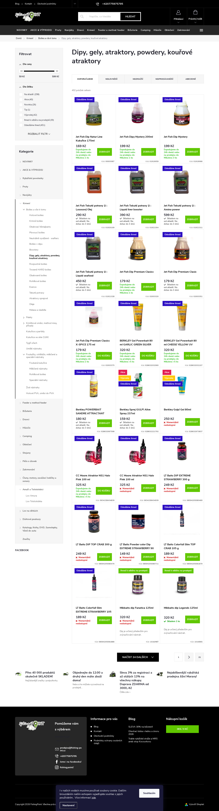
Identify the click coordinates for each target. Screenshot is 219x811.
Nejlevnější (111, 79)
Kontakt (28, 3)
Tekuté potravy (36, 292)
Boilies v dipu (35, 243)
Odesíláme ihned (34, 125)
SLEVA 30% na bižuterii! (140, 726)
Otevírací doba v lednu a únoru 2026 (143, 733)
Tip (26, 109)
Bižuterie (27, 411)
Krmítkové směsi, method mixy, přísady (41, 324)
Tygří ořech (31, 343)
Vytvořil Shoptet (196, 804)
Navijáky (27, 195)
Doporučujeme (85, 79)
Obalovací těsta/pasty (40, 226)
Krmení (26, 203)
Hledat (130, 16)
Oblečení (27, 444)
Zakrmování (29, 469)
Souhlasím (149, 793)
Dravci (26, 419)
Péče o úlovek (30, 461)
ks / (182, 729)
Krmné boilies (36, 221)
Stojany (26, 452)
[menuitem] (22, 30)
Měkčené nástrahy (38, 368)
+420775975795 (68, 756)
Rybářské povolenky (33, 178)
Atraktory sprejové (38, 298)
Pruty (25, 186)
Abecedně (190, 79)
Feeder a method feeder (34, 402)
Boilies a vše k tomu (36, 209)
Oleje (31, 304)
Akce (28, 99)
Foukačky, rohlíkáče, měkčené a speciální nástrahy (41, 356)
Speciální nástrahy (38, 380)
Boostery (33, 249)
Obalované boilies (38, 275)
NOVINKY (28, 161)
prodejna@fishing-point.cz (71, 749)
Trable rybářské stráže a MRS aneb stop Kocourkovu (143, 740)
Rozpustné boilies (38, 264)
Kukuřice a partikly (35, 331)
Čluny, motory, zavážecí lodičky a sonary (39, 479)
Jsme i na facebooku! (70, 761)
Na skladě (31, 94)
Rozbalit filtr (38, 134)
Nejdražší (138, 79)
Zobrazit (104, 151)
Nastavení (68, 805)
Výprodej (30, 115)
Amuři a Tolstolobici (33, 489)
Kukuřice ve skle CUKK (37, 337)
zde (94, 797)
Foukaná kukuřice (38, 362)
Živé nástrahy (32, 387)
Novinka (29, 104)
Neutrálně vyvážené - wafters (44, 238)
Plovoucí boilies (37, 232)
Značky (26, 539)
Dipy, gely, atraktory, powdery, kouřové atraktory (44, 257)
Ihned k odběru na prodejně (38, 120)
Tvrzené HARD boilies (40, 269)
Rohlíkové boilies (37, 281)
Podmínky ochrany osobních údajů (108, 742)
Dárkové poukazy (32, 519)
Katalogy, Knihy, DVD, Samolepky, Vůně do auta (40, 529)
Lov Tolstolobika (34, 501)
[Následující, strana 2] (189, 657)
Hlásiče (26, 427)
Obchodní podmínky (46, 3)
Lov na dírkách (30, 510)
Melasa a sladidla (37, 309)
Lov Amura (31, 495)
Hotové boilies (36, 215)
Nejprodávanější (164, 79)
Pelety (29, 317)
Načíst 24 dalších (135, 657)
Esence (32, 287)
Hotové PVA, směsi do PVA (40, 393)
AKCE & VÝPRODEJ (33, 169)
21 (199, 657)
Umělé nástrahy (34, 348)
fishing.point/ (67, 767)
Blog (17, 3)
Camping (27, 436)
